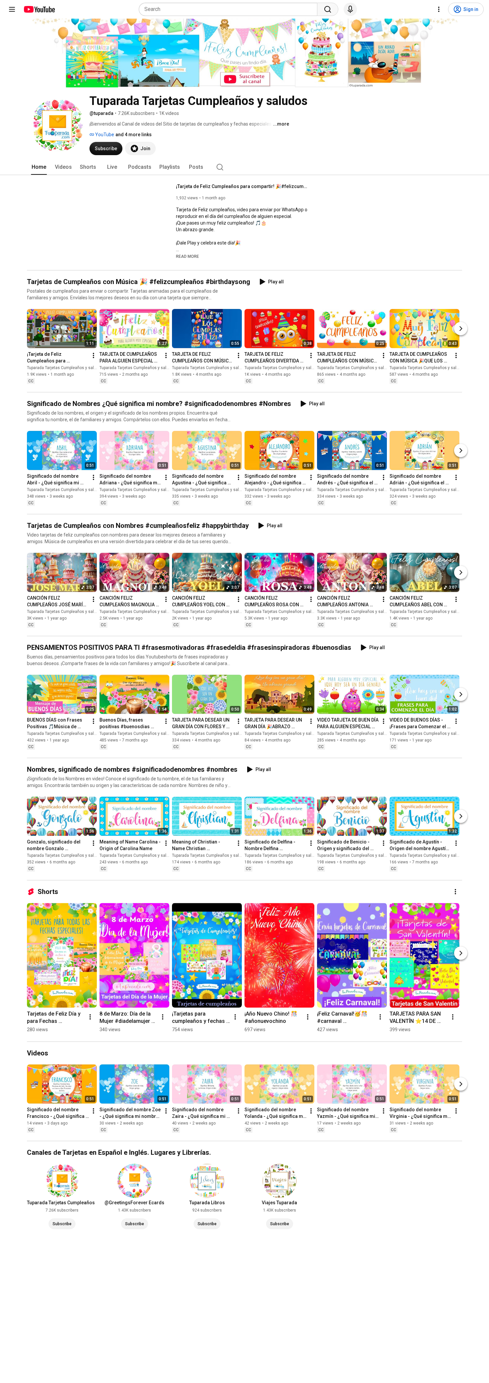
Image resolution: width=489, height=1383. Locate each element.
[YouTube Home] (39, 9)
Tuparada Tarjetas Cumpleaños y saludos (65, 367)
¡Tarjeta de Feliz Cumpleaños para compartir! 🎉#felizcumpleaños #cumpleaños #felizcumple (242, 186)
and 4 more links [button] (133, 134)
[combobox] (230, 9)
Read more (187, 256)
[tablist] (244, 167)
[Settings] (439, 9)
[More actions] (93, 355)
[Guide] (12, 9)
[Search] (327, 9)
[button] (187, 256)
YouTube (104, 134)
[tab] (39, 167)
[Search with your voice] (350, 9)
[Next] (460, 328)
